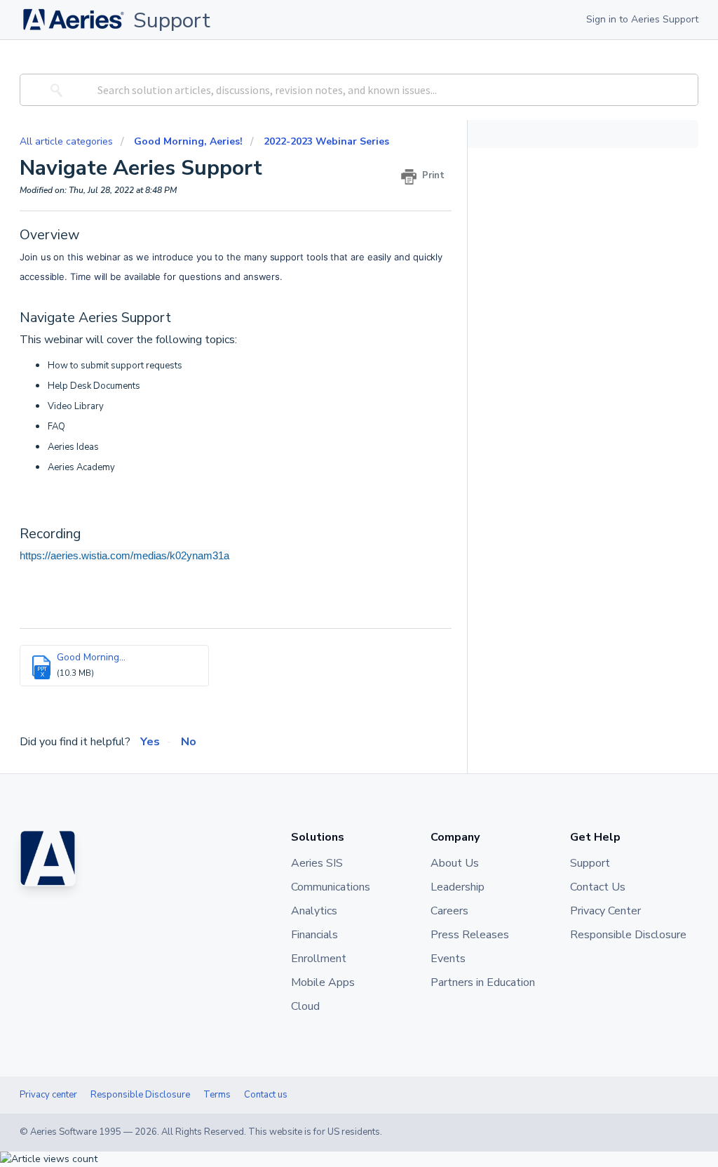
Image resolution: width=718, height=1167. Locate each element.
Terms (217, 1094)
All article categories (68, 141)
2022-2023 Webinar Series (326, 141)
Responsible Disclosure (140, 1094)
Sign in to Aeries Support (642, 19)
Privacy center (48, 1094)
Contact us (265, 1094)
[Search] (54, 90)
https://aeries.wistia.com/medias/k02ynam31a (124, 555)
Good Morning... (91, 657)
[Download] (333, 407)
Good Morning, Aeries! (188, 141)
